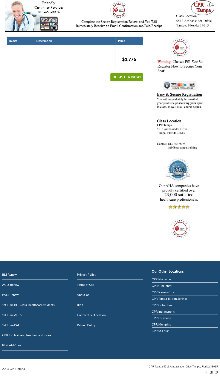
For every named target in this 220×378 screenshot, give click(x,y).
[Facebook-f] (206, 372)
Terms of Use (85, 284)
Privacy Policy (86, 274)
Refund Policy (86, 325)
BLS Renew (9, 274)
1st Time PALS (11, 325)
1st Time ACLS (11, 315)
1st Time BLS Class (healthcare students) (28, 305)
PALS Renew (10, 295)
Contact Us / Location (91, 315)
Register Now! (127, 77)
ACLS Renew (10, 284)
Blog (80, 305)
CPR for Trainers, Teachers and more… (27, 335)
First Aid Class (11, 345)
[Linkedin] (211, 372)
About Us (83, 295)
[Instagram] (216, 372)
